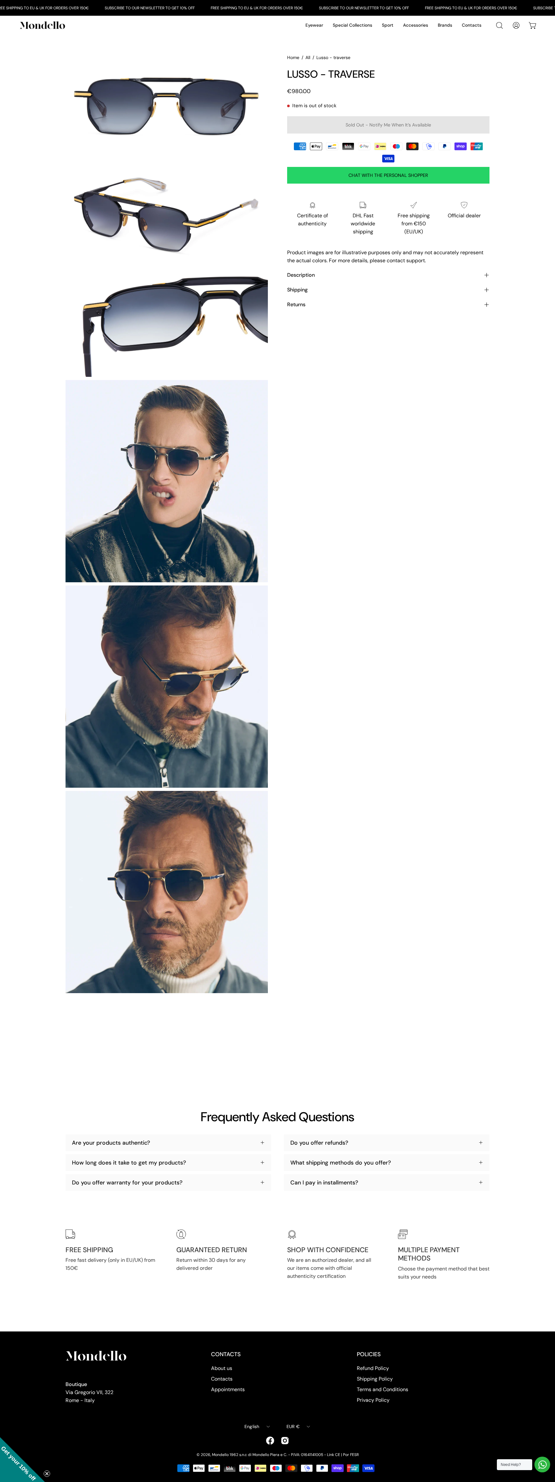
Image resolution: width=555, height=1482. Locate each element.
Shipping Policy (375, 1378)
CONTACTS (226, 1354)
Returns (296, 304)
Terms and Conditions (382, 1389)
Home (293, 57)
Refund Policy (373, 1368)
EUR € (293, 1426)
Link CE (333, 1454)
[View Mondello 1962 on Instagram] (285, 1440)
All (307, 57)
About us (221, 1368)
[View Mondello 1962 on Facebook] (270, 1440)
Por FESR (351, 1454)
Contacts (222, 1378)
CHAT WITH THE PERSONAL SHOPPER (388, 175)
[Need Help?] (542, 1464)
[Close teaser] (47, 1473)
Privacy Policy (373, 1400)
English (252, 1426)
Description (301, 275)
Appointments (228, 1389)
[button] (22, 1459)
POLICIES (369, 1354)
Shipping (297, 289)
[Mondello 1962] (43, 25)
